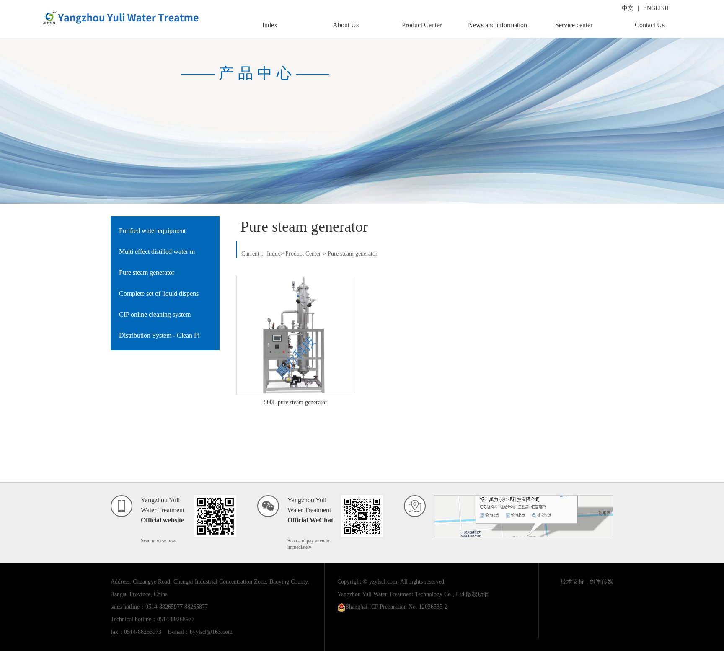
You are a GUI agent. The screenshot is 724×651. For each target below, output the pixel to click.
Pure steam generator (146, 272)
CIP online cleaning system (155, 314)
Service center (573, 24)
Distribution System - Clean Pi (159, 335)
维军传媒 (601, 582)
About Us (346, 24)
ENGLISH (656, 8)
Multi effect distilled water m (157, 251)
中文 (628, 8)
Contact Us (650, 24)
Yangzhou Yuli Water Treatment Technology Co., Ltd (400, 594)
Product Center (422, 24)
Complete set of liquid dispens (159, 293)
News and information (497, 24)
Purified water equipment (152, 230)
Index (269, 24)
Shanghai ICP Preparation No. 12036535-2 (396, 607)
